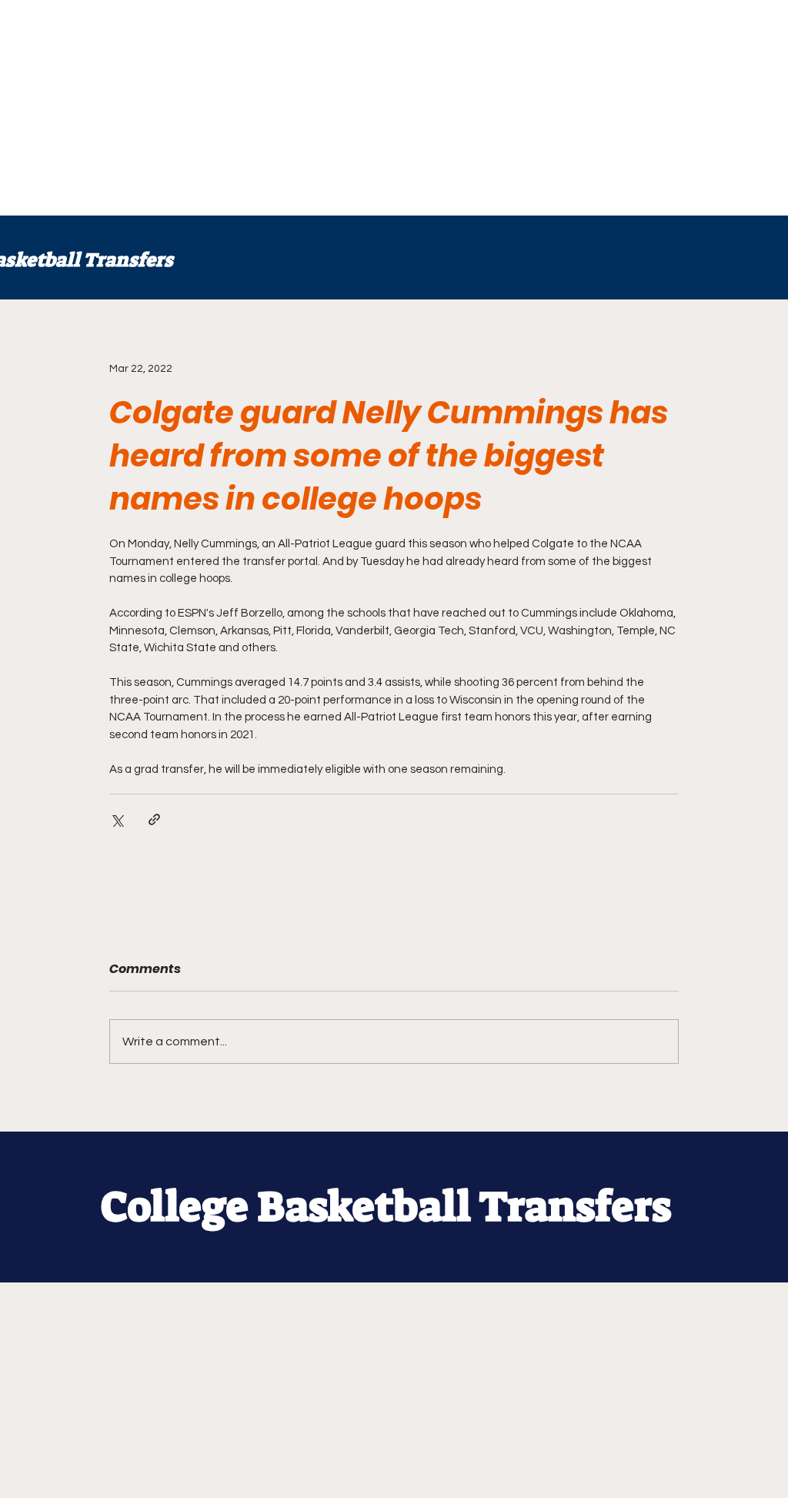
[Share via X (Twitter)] (116, 819)
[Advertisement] (394, 108)
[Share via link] (154, 819)
